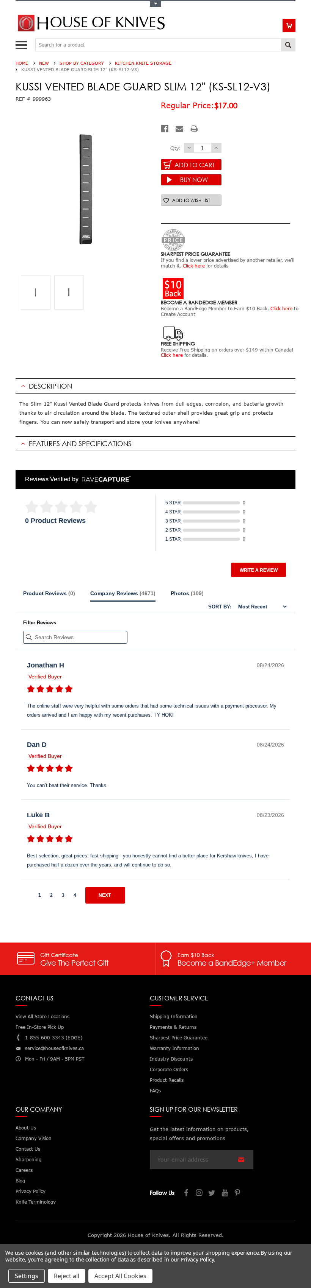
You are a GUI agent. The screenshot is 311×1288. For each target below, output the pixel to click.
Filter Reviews (39, 622)
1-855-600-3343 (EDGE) (53, 1038)
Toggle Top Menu (155, 4)
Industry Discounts (171, 1059)
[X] (212, 1193)
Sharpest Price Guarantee (178, 1038)
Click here (194, 266)
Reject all (66, 1276)
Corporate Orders (169, 1069)
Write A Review (259, 570)
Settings (26, 1276)
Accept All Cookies (120, 1276)
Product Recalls (167, 1080)
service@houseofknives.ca (54, 1048)
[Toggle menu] (22, 43)
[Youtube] (225, 1193)
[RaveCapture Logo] (104, 479)
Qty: (175, 148)
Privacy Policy (197, 1259)
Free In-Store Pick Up (40, 1027)
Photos (187, 593)
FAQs (155, 1091)
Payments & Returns (173, 1027)
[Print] (194, 128)
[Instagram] (199, 1193)
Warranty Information (174, 1048)
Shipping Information (174, 1016)
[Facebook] (164, 128)
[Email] (179, 128)
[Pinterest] (238, 1193)
